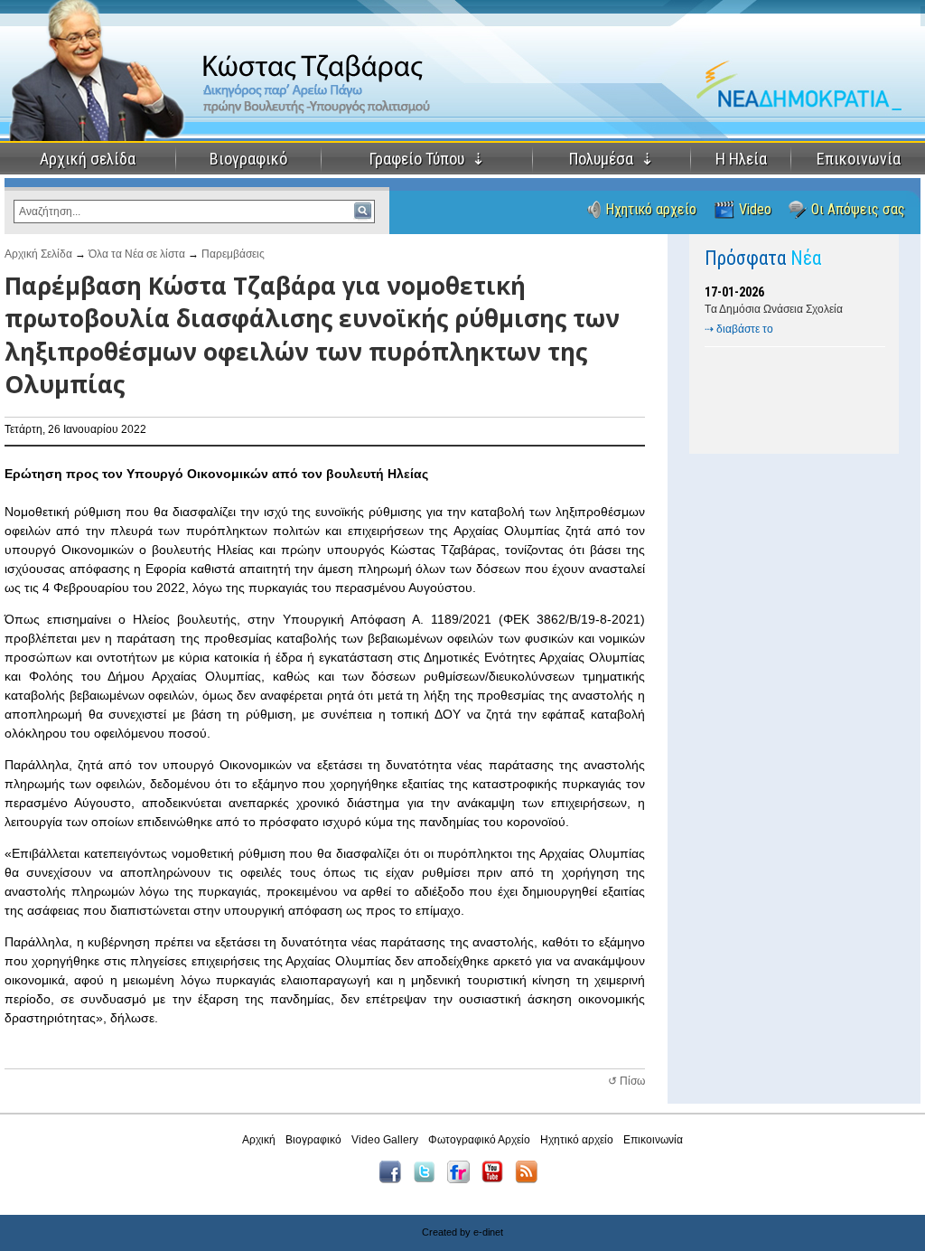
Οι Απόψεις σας (858, 209)
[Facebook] (394, 1179)
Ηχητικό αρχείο (650, 209)
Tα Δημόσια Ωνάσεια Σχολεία (774, 309)
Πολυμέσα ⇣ (611, 158)
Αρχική (259, 1139)
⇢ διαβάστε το (739, 329)
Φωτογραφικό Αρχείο (479, 1139)
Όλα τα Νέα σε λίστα (137, 254)
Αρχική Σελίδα (38, 254)
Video (755, 209)
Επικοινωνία (859, 158)
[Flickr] (463, 1179)
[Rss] (531, 1179)
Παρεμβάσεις (233, 254)
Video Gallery (384, 1139)
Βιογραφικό (248, 158)
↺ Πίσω (626, 1081)
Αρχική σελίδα (87, 158)
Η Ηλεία (741, 158)
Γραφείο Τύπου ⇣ (427, 158)
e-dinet (488, 1232)
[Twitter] (428, 1179)
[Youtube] (496, 1179)
